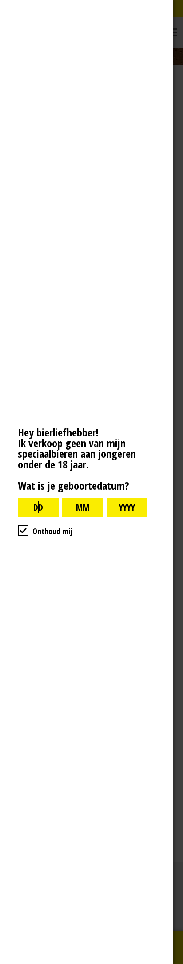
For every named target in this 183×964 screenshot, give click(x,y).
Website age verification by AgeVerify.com (172, 962)
